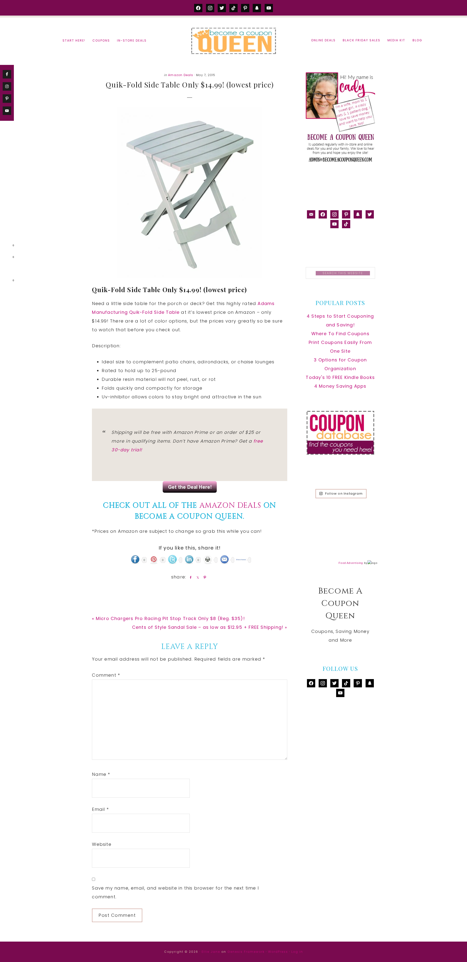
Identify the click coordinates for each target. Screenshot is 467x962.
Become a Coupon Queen (233, 41)
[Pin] (204, 577)
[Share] (190, 577)
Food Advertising (351, 562)
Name (101, 774)
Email (100, 809)
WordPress (278, 952)
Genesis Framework (246, 952)
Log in (297, 952)
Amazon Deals (180, 75)
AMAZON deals (230, 505)
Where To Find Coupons (340, 334)
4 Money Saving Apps (340, 386)
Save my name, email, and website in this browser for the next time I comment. (175, 892)
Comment (106, 675)
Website (101, 844)
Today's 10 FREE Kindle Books (340, 377)
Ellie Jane (211, 952)
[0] (6, 246)
